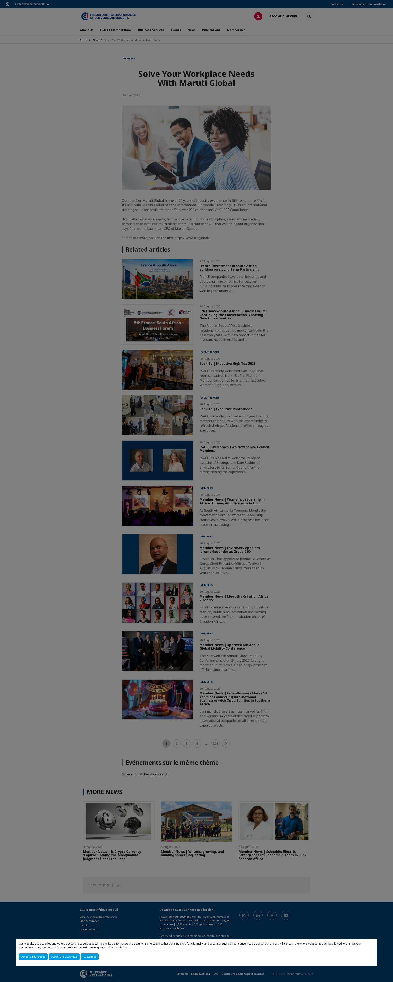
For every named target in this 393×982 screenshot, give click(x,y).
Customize (89, 956)
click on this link (117, 947)
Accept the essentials (64, 956)
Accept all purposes (33, 956)
